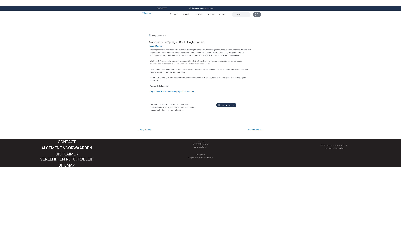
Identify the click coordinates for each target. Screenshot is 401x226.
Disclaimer (67, 154)
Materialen (186, 14)
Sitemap (66, 165)
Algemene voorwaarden (66, 148)
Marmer (152, 46)
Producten (174, 14)
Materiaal (158, 46)
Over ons (210, 14)
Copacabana (155, 91)
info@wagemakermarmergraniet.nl (200, 158)
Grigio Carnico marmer (185, 91)
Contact (222, 14)
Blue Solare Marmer (168, 91)
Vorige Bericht (144, 129)
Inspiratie (199, 14)
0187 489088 (200, 155)
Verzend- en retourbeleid (66, 159)
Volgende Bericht (255, 129)
